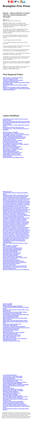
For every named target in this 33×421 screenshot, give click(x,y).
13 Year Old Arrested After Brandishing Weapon (14, 138)
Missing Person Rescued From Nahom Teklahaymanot (15, 87)
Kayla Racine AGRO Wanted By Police (12, 250)
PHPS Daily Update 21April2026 (10, 391)
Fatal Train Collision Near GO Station (11, 340)
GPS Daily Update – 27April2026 (10, 132)
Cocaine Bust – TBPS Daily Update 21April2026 (14, 326)
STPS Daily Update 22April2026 (10, 251)
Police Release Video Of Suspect (10, 330)
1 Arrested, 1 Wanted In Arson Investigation (13, 80)
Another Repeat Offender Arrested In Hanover (13, 261)
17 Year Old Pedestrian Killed (9, 375)
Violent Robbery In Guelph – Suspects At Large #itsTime (16, 134)
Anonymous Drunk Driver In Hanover (11, 259)
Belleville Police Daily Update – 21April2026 (13, 390)
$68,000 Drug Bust (7, 191)
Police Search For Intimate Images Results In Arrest (15, 257)
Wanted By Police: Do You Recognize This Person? (15, 267)
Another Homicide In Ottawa (9, 150)
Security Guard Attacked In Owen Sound (12, 256)
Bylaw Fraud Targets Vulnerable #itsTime (12, 249)
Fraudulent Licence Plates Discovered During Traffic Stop (16, 327)
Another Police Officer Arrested (10, 325)
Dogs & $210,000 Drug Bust (9, 337)
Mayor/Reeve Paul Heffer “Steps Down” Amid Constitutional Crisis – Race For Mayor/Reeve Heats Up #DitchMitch (16, 128)
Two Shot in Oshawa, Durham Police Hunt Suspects (15, 405)
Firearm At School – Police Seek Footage (12, 376)
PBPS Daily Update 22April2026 (10, 255)
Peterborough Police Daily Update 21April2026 (13, 332)
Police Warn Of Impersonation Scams (11, 336)
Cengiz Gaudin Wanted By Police (10, 316)
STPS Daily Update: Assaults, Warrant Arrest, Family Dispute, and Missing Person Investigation (15, 397)
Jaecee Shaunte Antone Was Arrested (12, 334)
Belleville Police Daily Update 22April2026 (12, 306)
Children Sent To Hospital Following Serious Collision (15, 320)
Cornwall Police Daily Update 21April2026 (12, 383)
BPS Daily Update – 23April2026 (10, 245)
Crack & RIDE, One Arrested (9, 246)
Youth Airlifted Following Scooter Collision (12, 135)
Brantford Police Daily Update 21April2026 (12, 389)
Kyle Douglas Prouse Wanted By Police (12, 324)
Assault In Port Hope (8, 331)
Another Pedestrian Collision (9, 139)
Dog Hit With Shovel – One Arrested (11, 253)
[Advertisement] (16, 174)
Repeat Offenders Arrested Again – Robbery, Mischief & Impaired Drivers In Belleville (16, 145)
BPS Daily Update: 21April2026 (10, 394)
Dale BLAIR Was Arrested (9, 378)
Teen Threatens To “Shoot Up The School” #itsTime (15, 265)
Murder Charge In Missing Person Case (12, 252)
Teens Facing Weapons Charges (10, 78)
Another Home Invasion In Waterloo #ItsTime (13, 402)
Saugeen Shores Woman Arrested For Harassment (14, 262)
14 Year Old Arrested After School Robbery (13, 377)
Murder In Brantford (7, 304)
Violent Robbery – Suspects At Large (11, 153)
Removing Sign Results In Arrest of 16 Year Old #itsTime (16, 269)
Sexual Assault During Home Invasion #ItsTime (14, 403)
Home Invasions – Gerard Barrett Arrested (12, 77)
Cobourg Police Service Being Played (11, 393)
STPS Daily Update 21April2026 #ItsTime (12, 395)
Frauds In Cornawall (7, 303)
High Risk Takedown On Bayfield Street (12, 146)
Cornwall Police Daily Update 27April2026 (12, 140)
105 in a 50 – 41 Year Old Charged (11, 147)
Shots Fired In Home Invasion (10, 258)
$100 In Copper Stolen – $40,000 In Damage (13, 133)
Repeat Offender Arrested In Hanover (11, 263)
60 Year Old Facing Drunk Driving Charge (12, 143)
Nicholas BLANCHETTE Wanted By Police (13, 379)
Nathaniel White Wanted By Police (11, 151)
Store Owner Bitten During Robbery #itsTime (13, 157)
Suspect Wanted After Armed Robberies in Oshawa (15, 382)
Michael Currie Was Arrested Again (11, 328)
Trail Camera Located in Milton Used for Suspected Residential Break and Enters (15, 339)
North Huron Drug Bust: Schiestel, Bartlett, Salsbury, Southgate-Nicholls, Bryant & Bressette (15, 312)
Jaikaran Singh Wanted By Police (10, 81)
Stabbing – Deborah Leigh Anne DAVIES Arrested (14, 137)
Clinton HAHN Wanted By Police (10, 381)
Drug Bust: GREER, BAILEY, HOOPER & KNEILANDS (16, 384)
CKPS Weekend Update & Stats (10, 141)
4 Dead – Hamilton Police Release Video (12, 152)
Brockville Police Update (8, 388)
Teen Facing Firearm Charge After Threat (12, 247)
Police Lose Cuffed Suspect (9, 264)
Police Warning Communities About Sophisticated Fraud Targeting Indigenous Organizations (16, 315)
